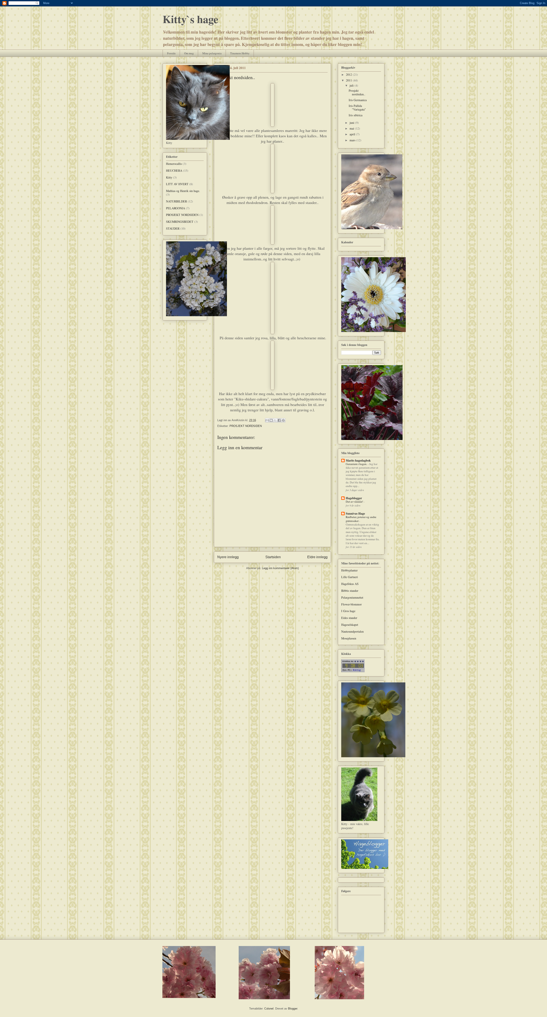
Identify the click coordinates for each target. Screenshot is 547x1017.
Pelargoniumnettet (352, 597)
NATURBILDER (176, 201)
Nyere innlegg (228, 557)
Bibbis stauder (349, 591)
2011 (349, 80)
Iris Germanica (358, 100)
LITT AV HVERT (177, 184)
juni (352, 123)
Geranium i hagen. (357, 464)
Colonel (269, 1008)
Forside (171, 53)
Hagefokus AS (350, 584)
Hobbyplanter (349, 570)
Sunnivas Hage (355, 513)
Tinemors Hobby (240, 53)
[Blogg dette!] (271, 420)
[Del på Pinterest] (283, 420)
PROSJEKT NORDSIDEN (245, 426)
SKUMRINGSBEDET (179, 222)
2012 (349, 74)
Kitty (169, 177)
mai (352, 128)
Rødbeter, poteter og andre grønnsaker (361, 519)
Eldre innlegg (317, 557)
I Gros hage (348, 611)
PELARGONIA (175, 208)
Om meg (189, 53)
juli (352, 85)
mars (353, 140)
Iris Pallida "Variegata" (357, 107)
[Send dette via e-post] (267, 420)
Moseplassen (348, 638)
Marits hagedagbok (358, 460)
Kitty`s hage (190, 19)
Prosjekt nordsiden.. (357, 92)
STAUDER (172, 228)
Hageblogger (354, 498)
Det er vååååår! (355, 501)
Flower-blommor (351, 604)
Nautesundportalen (352, 631)
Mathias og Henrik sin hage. (183, 191)
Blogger (292, 1008)
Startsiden (273, 557)
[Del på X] (275, 420)
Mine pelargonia (212, 53)
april (353, 134)
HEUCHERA (174, 170)
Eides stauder (349, 618)
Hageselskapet (349, 625)
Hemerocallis (174, 164)
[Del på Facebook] (279, 420)
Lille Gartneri (349, 577)
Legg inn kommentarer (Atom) (280, 568)
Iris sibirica (355, 115)
